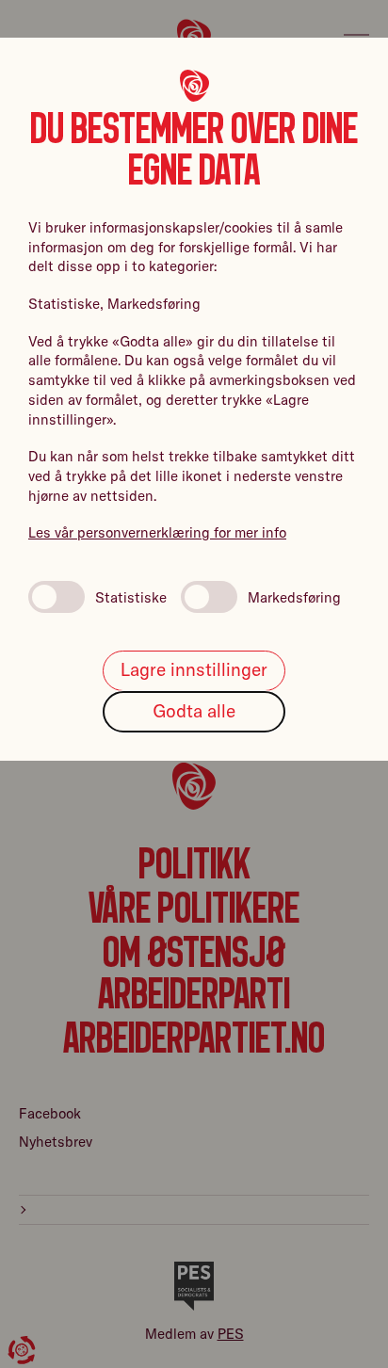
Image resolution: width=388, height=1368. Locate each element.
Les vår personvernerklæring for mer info (157, 532)
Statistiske (131, 597)
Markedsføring (294, 597)
